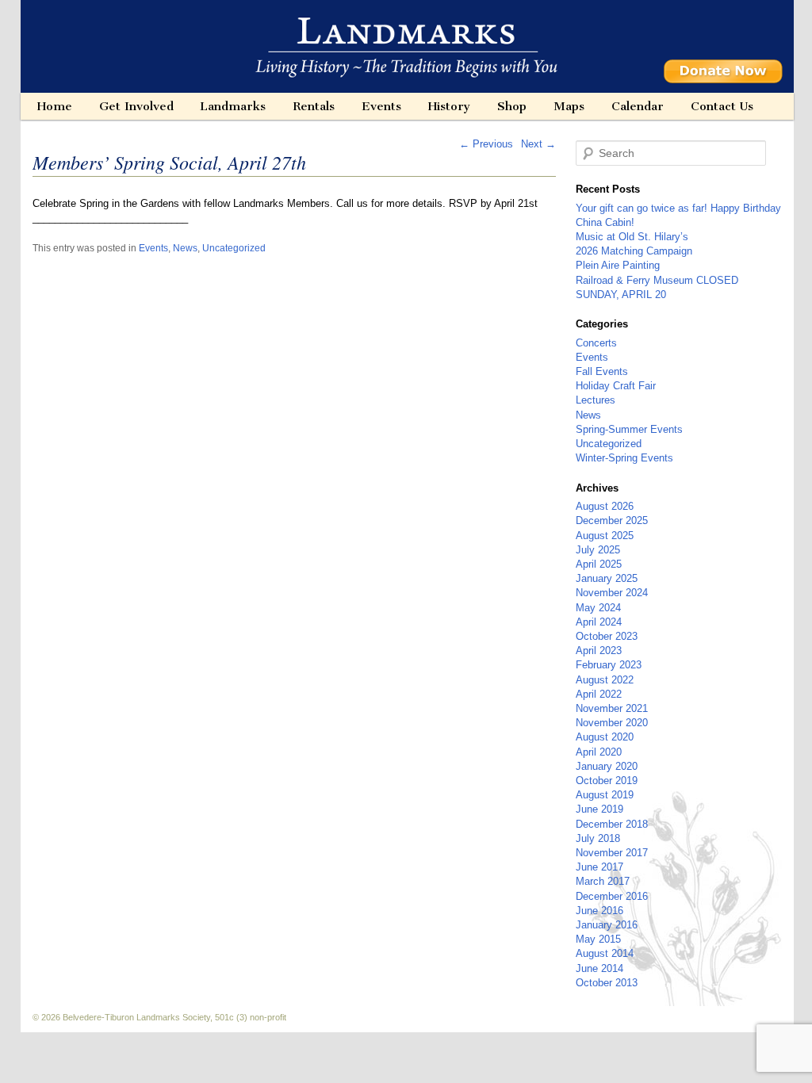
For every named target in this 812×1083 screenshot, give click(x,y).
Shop (512, 106)
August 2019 (605, 795)
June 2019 (599, 809)
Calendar (637, 106)
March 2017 (603, 881)
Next (538, 144)
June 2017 (599, 867)
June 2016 (599, 911)
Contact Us (722, 106)
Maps (568, 106)
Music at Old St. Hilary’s (632, 237)
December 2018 (612, 824)
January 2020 (607, 766)
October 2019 (607, 780)
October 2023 (607, 636)
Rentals (314, 106)
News (185, 248)
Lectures (595, 400)
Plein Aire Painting (618, 265)
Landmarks (233, 106)
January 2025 (607, 578)
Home (54, 106)
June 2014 (599, 968)
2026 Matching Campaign (634, 251)
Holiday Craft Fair (616, 386)
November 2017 (612, 853)
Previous (486, 144)
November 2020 (612, 723)
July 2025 (598, 550)
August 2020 (605, 737)
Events (381, 106)
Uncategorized (234, 248)
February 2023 (609, 665)
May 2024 (598, 608)
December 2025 (612, 520)
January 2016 (607, 925)
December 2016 (612, 896)
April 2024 (599, 622)
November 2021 (612, 708)
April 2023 (599, 650)
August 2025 (605, 536)
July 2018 (598, 838)
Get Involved (136, 106)
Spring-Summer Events (629, 429)
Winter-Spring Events (624, 458)
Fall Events (602, 371)
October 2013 (607, 983)
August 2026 (605, 506)
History (449, 106)
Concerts (596, 343)
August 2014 (605, 953)
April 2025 (599, 564)
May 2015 (598, 939)
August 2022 (605, 680)
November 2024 (612, 593)
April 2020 (599, 752)
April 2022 (599, 694)
